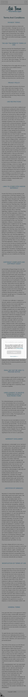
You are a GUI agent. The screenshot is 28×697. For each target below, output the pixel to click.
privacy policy (19, 348)
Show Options (13, 356)
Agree (15, 352)
